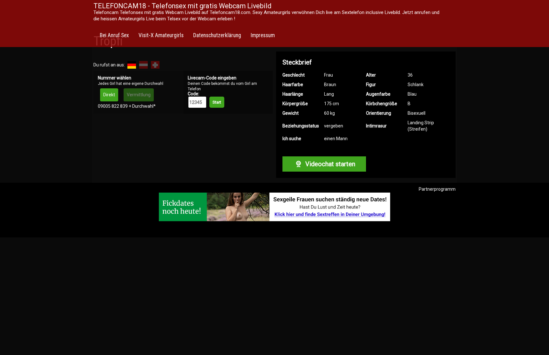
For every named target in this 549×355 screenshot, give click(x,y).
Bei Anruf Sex (114, 35)
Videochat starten (329, 164)
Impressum (263, 35)
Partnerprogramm (437, 189)
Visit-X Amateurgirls (161, 35)
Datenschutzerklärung (217, 35)
